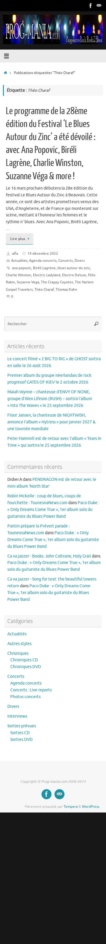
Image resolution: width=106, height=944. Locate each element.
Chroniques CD (24, 659)
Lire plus (17, 238)
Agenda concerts (43, 260)
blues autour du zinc (73, 268)
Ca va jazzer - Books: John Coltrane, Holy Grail (49, 556)
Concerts (65, 260)
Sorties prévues (21, 725)
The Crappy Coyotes (57, 282)
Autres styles (19, 643)
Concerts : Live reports (31, 690)
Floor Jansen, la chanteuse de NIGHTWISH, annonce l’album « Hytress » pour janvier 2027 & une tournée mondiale (51, 422)
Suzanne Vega (28, 282)
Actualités (19, 260)
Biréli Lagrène (44, 268)
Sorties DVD (21, 739)
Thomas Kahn (66, 289)
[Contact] (99, 5)
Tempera (71, 806)
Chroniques (18, 653)
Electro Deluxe (74, 275)
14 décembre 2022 (42, 253)
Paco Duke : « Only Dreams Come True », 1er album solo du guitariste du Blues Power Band (53, 509)
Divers (79, 260)
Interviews (17, 716)
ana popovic (21, 268)
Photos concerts (25, 696)
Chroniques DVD (25, 666)
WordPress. (91, 806)
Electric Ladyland (46, 275)
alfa (15, 253)
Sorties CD (20, 732)
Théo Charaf (44, 289)
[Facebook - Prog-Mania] (91, 5)
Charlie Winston (18, 275)
